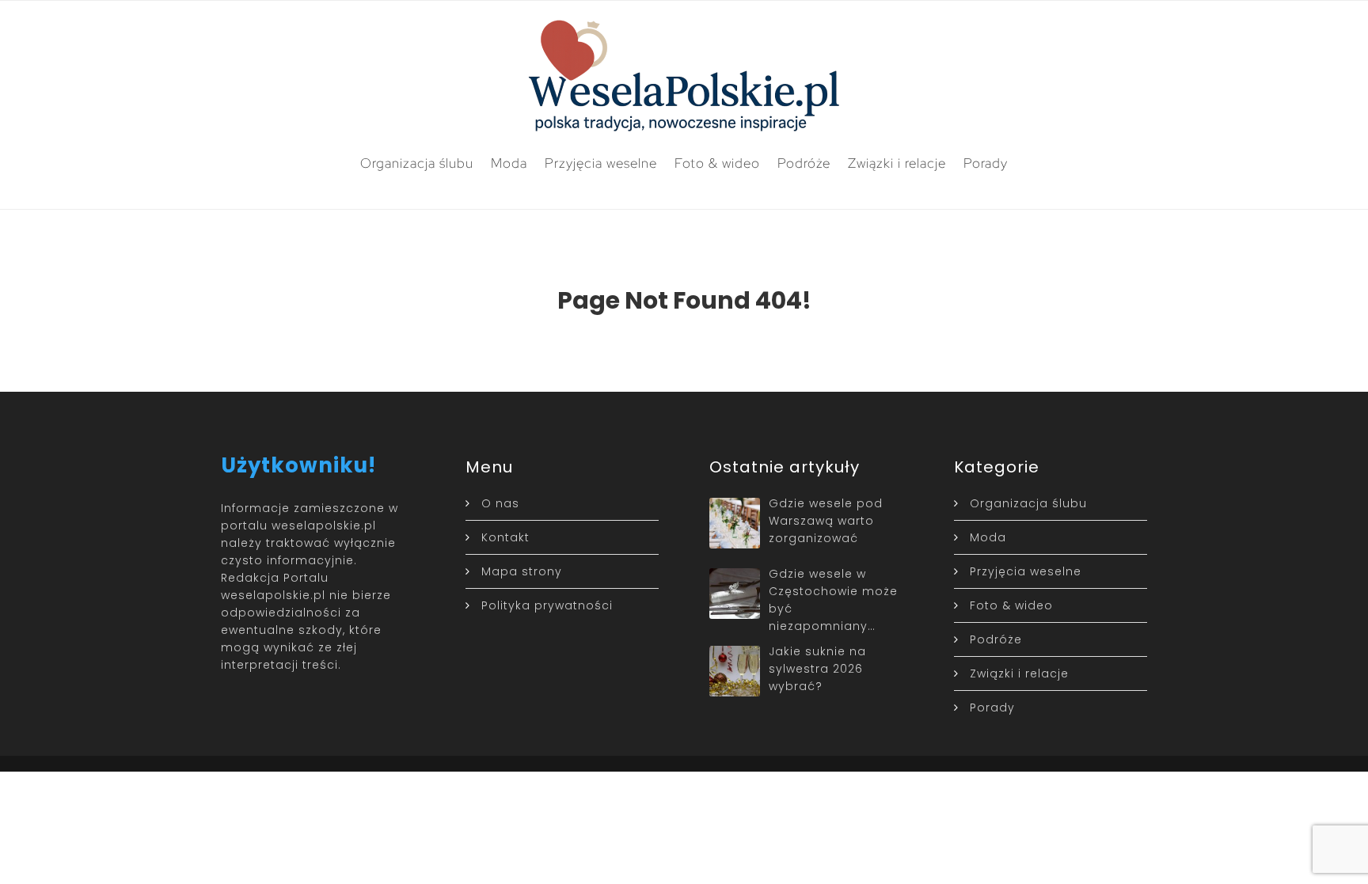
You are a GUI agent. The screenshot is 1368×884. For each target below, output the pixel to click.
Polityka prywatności (547, 605)
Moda (509, 163)
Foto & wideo (717, 163)
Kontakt (505, 537)
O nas (500, 503)
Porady (985, 163)
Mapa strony (521, 571)
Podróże (803, 163)
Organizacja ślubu (416, 163)
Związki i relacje (897, 163)
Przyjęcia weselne (601, 163)
